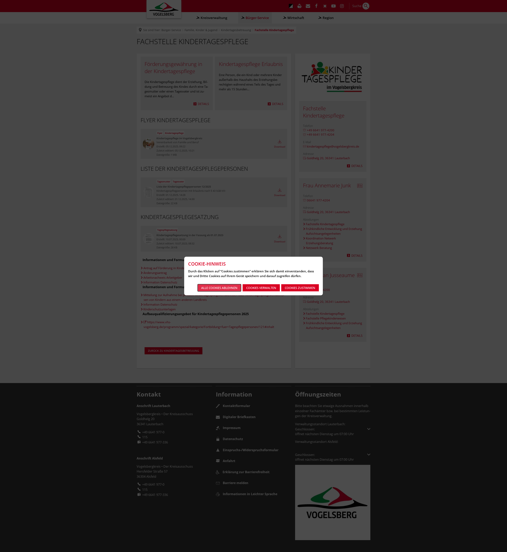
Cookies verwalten (261, 288)
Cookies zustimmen (300, 288)
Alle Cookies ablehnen (219, 288)
